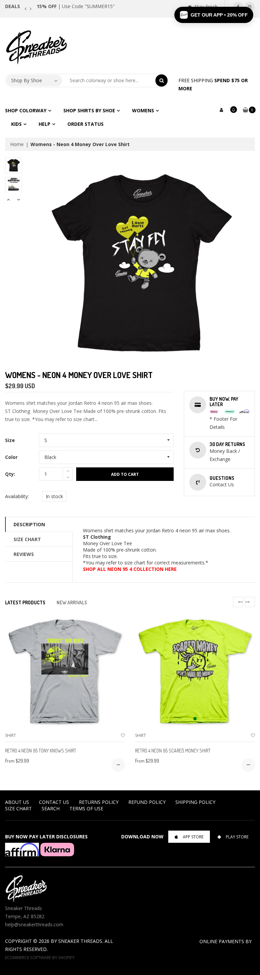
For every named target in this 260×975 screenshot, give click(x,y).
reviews (24, 554)
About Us (17, 802)
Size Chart (27, 539)
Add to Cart (125, 474)
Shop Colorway (25, 110)
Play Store (237, 837)
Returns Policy (98, 802)
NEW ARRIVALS (72, 602)
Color (11, 457)
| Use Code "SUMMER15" (76, 6)
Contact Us (54, 802)
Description (29, 524)
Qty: (10, 474)
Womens (143, 110)
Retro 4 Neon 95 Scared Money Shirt (173, 750)
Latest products (25, 602)
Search (51, 808)
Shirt (10, 735)
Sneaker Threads (80, 941)
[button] (213, 15)
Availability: (17, 496)
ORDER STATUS (85, 124)
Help (44, 124)
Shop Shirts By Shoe (89, 110)
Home (17, 144)
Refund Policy (147, 802)
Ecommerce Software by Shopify (39, 957)
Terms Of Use (86, 808)
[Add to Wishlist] (123, 735)
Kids (16, 124)
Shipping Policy (195, 802)
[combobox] (109, 80)
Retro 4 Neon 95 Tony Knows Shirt (40, 750)
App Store (193, 837)
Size (10, 440)
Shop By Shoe (26, 80)
